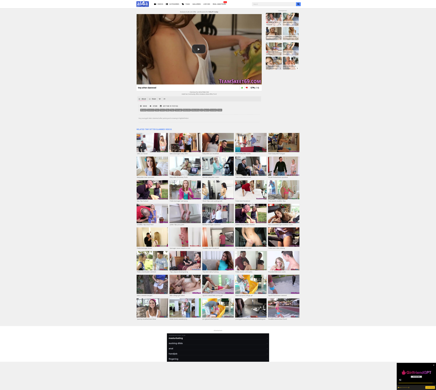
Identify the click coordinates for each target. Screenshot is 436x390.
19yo (172, 110)
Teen (157, 110)
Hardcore (150, 110)
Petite (220, 110)
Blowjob (143, 110)
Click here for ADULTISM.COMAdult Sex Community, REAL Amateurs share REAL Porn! (199, 93)
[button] (199, 49)
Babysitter (186, 110)
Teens (162, 110)
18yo (167, 110)
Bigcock (206, 110)
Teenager (178, 110)
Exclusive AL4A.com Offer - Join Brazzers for (199, 12)
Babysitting (195, 110)
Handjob (213, 110)
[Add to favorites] (159, 99)
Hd (202, 110)
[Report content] (164, 99)
